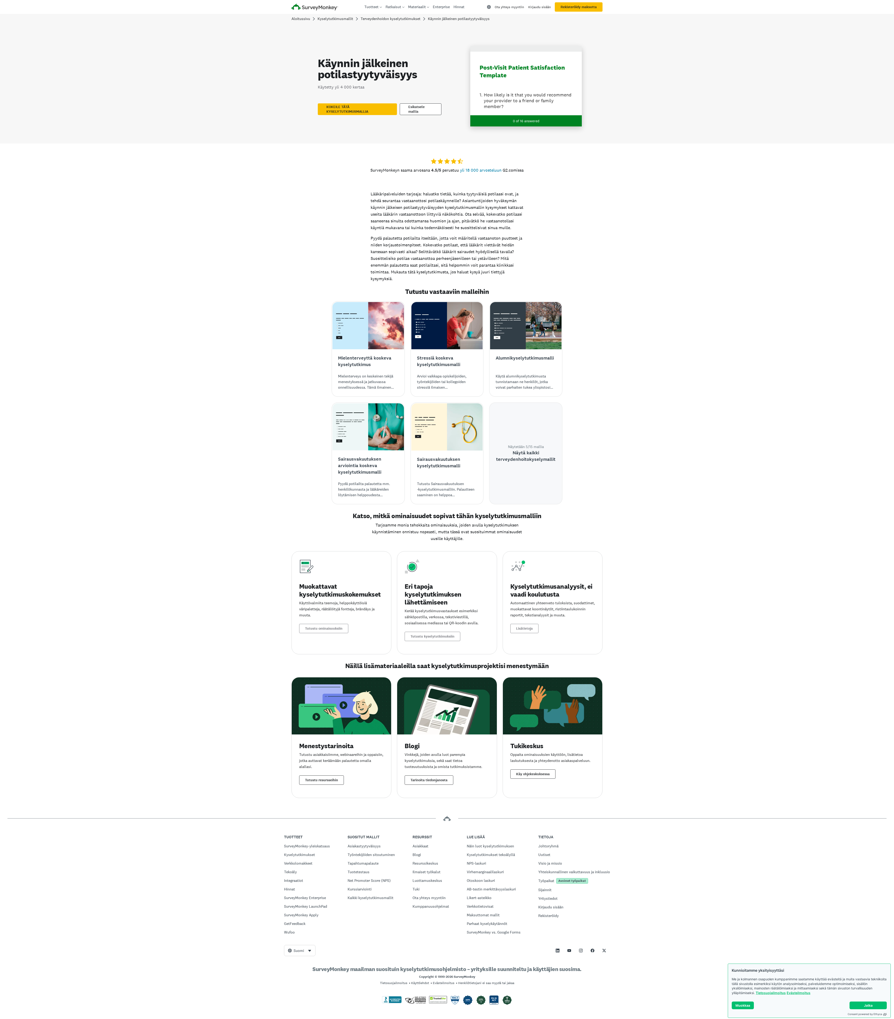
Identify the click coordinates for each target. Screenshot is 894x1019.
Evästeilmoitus (798, 993)
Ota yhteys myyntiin (509, 7)
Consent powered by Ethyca (865, 1014)
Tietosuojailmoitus (771, 993)
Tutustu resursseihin (321, 780)
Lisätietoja (524, 628)
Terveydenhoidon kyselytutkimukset (390, 18)
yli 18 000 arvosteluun (480, 170)
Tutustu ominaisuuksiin (323, 628)
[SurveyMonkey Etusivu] (314, 7)
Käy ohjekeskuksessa (533, 774)
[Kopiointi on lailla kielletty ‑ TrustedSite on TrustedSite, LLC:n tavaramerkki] (438, 1002)
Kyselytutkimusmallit (335, 18)
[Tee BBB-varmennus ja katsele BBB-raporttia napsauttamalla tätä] (392, 1002)
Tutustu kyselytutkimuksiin (432, 636)
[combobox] (299, 950)
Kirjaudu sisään (539, 7)
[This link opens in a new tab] (557, 950)
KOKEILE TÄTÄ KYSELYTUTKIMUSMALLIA (347, 109)
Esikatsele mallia (416, 109)
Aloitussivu (300, 18)
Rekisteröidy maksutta (579, 7)
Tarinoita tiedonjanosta (428, 780)
